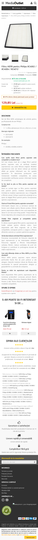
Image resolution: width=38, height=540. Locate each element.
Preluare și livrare (7, 474)
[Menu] (3, 3)
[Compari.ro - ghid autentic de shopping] (7, 510)
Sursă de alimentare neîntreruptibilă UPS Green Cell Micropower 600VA (9, 325)
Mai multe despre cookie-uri (9, 535)
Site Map (4, 493)
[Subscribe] (34, 462)
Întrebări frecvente (7, 476)
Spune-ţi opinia (31, 72)
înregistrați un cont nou (23, 291)
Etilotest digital (26, 322)
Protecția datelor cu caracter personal (13, 488)
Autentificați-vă (7, 291)
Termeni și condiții (7, 471)
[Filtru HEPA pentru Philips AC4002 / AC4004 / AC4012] (19, 36)
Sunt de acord (30, 537)
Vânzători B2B (6, 490)
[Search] (35, 3)
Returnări (4, 479)
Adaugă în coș (20, 108)
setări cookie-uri (23, 535)
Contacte (4, 485)
